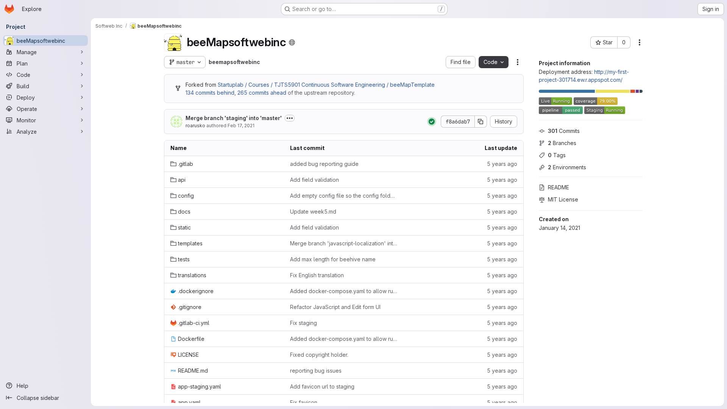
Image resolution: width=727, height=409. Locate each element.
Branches (562, 143)
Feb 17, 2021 (241, 125)
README (558, 187)
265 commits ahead (261, 92)
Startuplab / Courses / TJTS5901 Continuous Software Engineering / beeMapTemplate (326, 84)
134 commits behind (210, 92)
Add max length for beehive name (333, 259)
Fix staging (303, 323)
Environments (567, 167)
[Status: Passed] (431, 121)
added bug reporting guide (324, 164)
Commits (564, 131)
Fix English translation (317, 275)
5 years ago (502, 164)
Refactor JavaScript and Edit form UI (335, 307)
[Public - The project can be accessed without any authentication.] (292, 42)
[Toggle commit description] (290, 118)
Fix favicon (303, 402)
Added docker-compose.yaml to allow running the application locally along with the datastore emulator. (344, 291)
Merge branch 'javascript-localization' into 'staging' (344, 243)
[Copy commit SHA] (481, 122)
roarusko (195, 125)
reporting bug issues (316, 370)
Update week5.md (313, 211)
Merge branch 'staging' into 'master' (234, 118)
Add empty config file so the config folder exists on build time (344, 195)
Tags (557, 155)
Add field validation (314, 179)
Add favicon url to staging (322, 386)
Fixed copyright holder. (319, 354)
